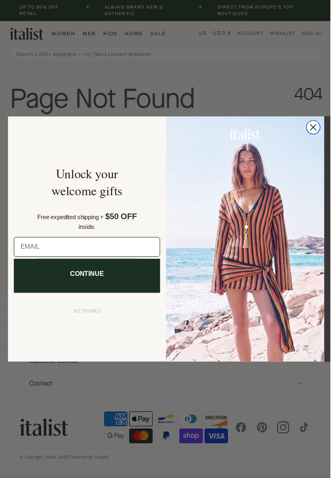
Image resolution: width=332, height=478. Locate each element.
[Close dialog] (310, 127)
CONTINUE (84, 273)
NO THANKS (84, 311)
